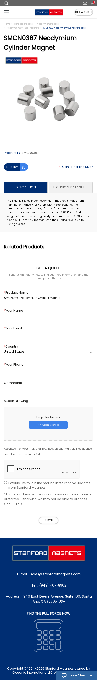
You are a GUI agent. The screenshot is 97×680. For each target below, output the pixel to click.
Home (7, 23)
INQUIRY (12, 167)
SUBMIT (49, 520)
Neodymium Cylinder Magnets (23, 27)
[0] (90, 3)
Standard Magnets (23, 23)
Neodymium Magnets (48, 23)
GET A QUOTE (84, 12)
